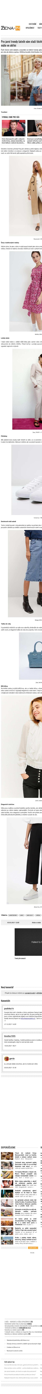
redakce (29, 1324)
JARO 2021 (30, 915)
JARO (21, 915)
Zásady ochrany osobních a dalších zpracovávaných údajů (24, 1344)
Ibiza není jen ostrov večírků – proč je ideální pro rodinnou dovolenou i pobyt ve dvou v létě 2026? (21, 1368)
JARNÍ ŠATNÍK (13, 915)
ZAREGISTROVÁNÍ (30, 993)
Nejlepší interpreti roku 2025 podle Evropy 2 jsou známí (21, 1378)
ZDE (31, 1322)
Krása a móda (36, 922)
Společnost (30, 28)
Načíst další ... (33, 1248)
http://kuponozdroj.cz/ (28, 1018)
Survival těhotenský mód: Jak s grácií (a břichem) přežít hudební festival (21, 1365)
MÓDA (38, 915)
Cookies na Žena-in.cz (13, 1347)
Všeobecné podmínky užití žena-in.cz (18, 1340)
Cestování (32, 24)
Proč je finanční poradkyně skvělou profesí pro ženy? (20, 1374)
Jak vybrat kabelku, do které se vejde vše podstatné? (20, 1371)
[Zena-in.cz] (11, 28)
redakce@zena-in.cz (25, 1328)
